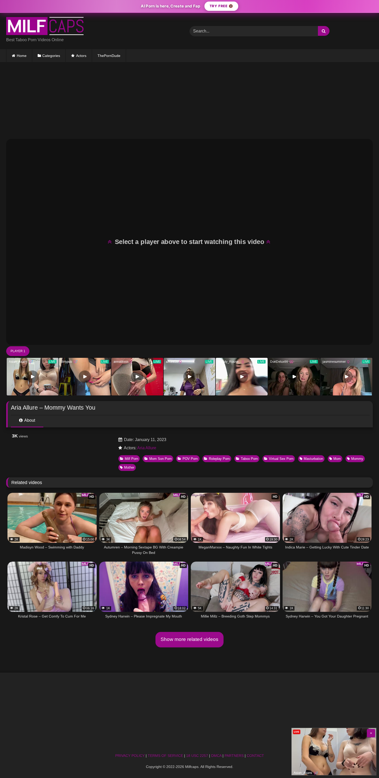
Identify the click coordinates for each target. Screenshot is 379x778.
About (29, 420)
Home (22, 56)
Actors (81, 56)
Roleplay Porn (219, 459)
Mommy (357, 459)
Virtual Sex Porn (281, 459)
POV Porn (190, 459)
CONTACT (255, 756)
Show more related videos (189, 639)
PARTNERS (234, 756)
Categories (51, 56)
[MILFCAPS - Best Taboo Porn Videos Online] (45, 27)
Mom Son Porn (160, 459)
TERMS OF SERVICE (165, 756)
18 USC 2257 (197, 756)
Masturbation (313, 459)
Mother (129, 467)
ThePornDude (108, 56)
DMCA (216, 756)
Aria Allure (146, 448)
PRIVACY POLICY (130, 756)
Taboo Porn (249, 459)
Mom (337, 459)
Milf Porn (131, 459)
